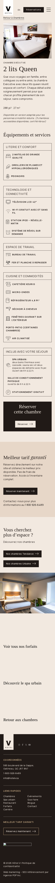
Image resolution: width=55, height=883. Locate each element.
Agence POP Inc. (12, 875)
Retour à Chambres (13, 18)
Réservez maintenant (18, 831)
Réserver (23, 424)
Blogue (31, 802)
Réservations (33, 9)
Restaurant (9, 802)
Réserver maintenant (17, 491)
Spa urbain (9, 799)
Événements (35, 796)
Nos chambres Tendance (20, 553)
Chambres (9, 796)
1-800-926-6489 (12, 773)
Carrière (8, 809)
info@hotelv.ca (11, 778)
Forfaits (7, 806)
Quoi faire (33, 799)
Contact (32, 806)
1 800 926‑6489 (34, 505)
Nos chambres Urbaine (18, 563)
